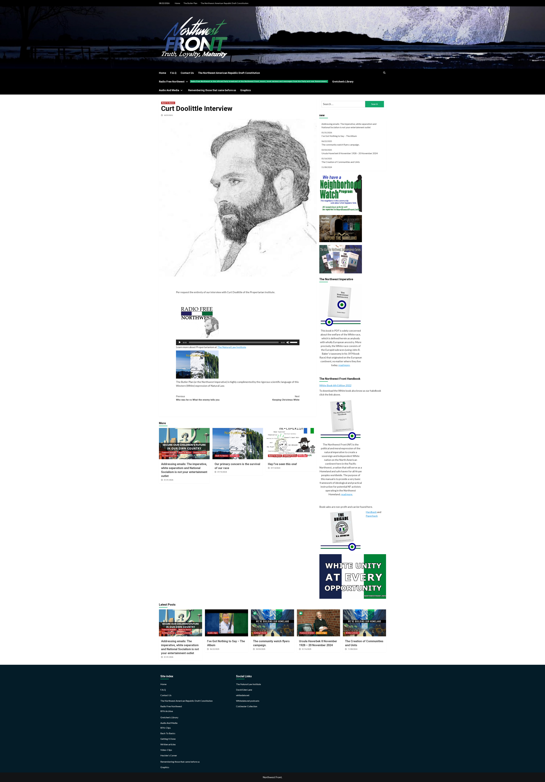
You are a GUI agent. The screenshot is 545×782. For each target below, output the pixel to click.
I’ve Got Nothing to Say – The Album (339, 136)
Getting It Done (199, 453)
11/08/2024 (352, 649)
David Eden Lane (244, 689)
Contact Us (187, 72)
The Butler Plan (190, 3)
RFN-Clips (234, 456)
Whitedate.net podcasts (247, 700)
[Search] (384, 73)
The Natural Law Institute (231, 347)
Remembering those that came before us (212, 90)
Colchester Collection (246, 706)
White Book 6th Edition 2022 (335, 385)
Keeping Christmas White (285, 398)
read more (344, 365)
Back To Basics (168, 103)
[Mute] (287, 342)
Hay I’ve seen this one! (282, 464)
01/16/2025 (306, 649)
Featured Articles (169, 453)
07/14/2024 (275, 468)
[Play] (179, 342)
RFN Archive (166, 711)
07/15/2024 (222, 472)
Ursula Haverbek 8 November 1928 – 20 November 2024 (349, 153)
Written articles (352, 633)
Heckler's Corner (169, 456)
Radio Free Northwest (243, 81)
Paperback (372, 515)
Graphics (245, 90)
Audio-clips (212, 633)
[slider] (294, 342)
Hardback (371, 512)
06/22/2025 (214, 649)
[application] (237, 342)
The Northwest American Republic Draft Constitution (224, 3)
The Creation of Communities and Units (340, 162)
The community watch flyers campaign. (340, 144)
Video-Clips (321, 633)
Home (177, 3)
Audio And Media (169, 90)
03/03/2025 (260, 649)
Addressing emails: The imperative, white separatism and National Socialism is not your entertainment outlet (348, 126)
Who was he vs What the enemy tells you (197, 398)
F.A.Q (173, 72)
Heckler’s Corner (168, 755)
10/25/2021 (168, 115)
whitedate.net (242, 695)
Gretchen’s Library (342, 81)
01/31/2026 (168, 480)
